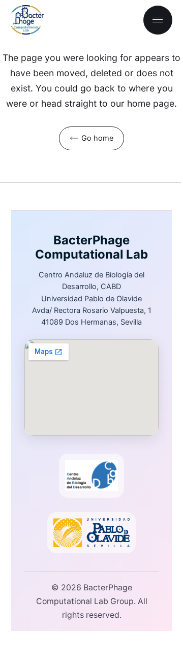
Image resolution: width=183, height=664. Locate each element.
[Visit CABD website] (91, 476)
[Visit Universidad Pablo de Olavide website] (91, 532)
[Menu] (157, 20)
